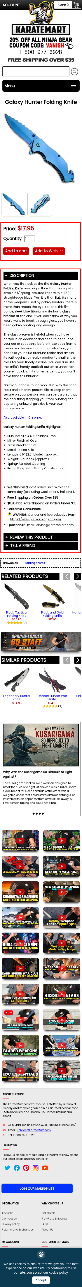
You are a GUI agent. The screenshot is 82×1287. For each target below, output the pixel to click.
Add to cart (16, 251)
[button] (77, 576)
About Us (8, 1213)
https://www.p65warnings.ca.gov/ (35, 519)
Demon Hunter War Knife (52, 697)
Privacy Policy (11, 1224)
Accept (41, 1280)
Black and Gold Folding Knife (52, 614)
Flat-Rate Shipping (54, 1218)
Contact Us (9, 1218)
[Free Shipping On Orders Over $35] (41, 61)
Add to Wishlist (49, 251)
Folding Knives (35, 563)
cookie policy (58, 1272)
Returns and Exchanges (18, 1229)
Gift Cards (48, 1213)
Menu (10, 86)
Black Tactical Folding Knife (16, 614)
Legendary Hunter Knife (16, 697)
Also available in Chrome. (22, 417)
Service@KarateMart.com (34, 1130)
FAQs (45, 1224)
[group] (17, 603)
